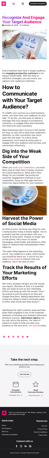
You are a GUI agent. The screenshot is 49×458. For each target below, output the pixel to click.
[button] (13, 3)
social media (14, 259)
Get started (34, 325)
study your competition (24, 167)
